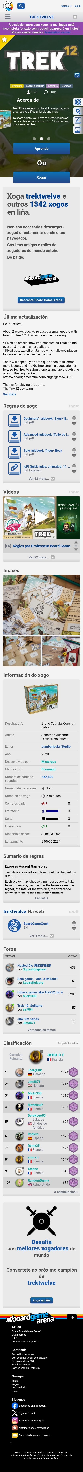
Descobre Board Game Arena (41, 300)
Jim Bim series (28, 1019)
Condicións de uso (43, 1455)
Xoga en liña (42, 1300)
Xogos (15, 1384)
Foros (15, 1391)
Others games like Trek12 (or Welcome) (46, 992)
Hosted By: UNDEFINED (34, 965)
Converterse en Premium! (26, 1367)
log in (78, 6)
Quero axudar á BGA (23, 1361)
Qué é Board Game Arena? (27, 1331)
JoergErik (35, 1070)
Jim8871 (29, 1023)
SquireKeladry (33, 983)
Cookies (54, 1458)
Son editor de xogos (23, 1354)
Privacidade (41, 1458)
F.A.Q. (15, 1338)
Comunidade (19, 1387)
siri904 (28, 1009)
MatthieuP (35, 1105)
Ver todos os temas (42, 1030)
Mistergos (49, 762)
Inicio (15, 1380)
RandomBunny (38, 1180)
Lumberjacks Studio (56, 746)
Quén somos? (19, 1334)
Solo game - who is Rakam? (37, 979)
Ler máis (41, 898)
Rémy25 (34, 1146)
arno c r (55, 1054)
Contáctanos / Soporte (24, 1341)
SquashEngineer (35, 969)
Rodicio (33, 1134)
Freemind (48, 769)
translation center (57, 32)
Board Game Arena (25, 1452)
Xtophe (33, 1169)
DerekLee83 (37, 1115)
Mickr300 (29, 996)
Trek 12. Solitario (29, 1006)
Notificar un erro (21, 1364)
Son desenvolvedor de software (30, 1357)
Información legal (21, 1455)
